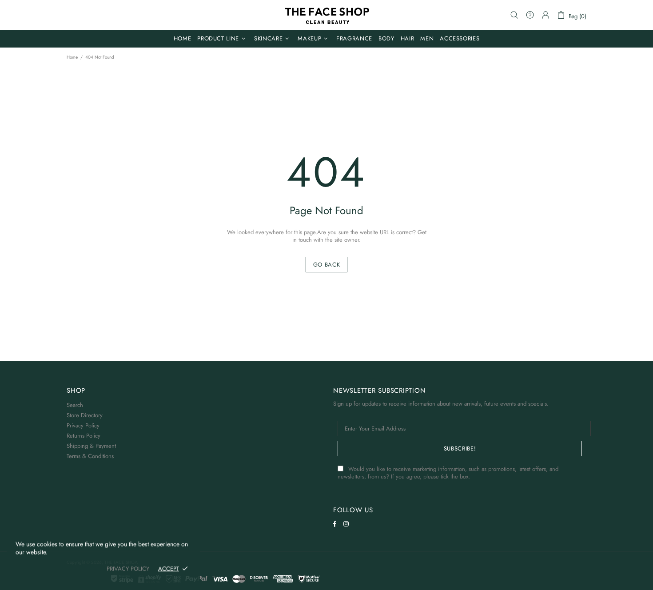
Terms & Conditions (90, 456)
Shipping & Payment (91, 446)
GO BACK (326, 264)
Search (75, 405)
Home (72, 57)
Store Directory (85, 415)
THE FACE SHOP (326, 15)
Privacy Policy (83, 425)
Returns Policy (83, 435)
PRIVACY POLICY (128, 568)
